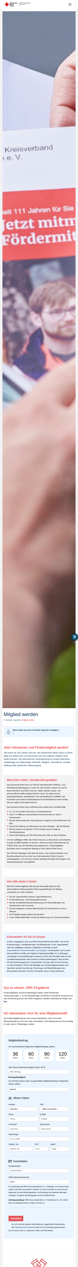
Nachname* (45, 1124)
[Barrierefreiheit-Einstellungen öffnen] (74, 637)
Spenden (17, 720)
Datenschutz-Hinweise (25, 1227)
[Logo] (17, 4)
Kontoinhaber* (15, 1166)
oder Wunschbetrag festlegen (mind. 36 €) (27, 1067)
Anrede (12, 1104)
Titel (41, 1104)
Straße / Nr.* (14, 1144)
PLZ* (37, 1144)
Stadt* (53, 1144)
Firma (11, 1114)
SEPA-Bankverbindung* (19, 1177)
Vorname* (13, 1124)
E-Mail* (43, 1114)
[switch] (14, 733)
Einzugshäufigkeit (17, 1077)
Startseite (9, 720)
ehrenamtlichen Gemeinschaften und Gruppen (27, 950)
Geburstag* (13, 1134)
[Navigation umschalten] (70, 4)
